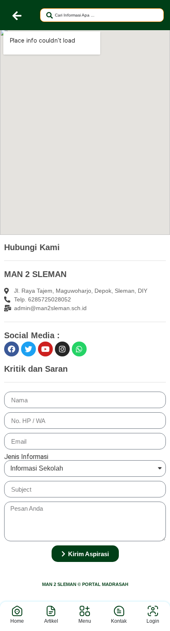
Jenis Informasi (26, 457)
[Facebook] (11, 349)
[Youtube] (45, 349)
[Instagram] (62, 349)
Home (17, 621)
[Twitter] (28, 349)
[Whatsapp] (79, 349)
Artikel (51, 621)
